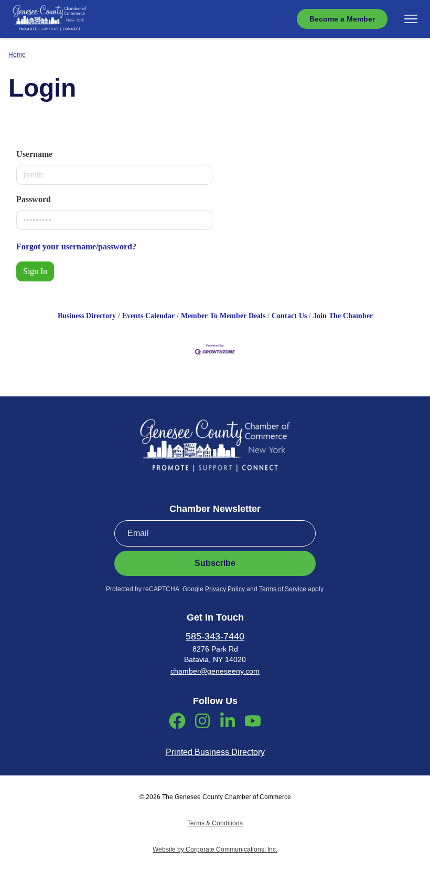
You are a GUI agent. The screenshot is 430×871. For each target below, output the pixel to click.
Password (33, 199)
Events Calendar (148, 316)
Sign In (35, 271)
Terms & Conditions (215, 823)
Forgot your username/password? (76, 246)
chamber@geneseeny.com (215, 671)
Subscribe (215, 563)
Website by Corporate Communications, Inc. (215, 849)
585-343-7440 (215, 636)
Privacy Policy (225, 589)
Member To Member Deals (223, 316)
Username (34, 154)
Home (17, 54)
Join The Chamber (343, 316)
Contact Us (289, 316)
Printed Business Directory (215, 752)
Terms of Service (282, 589)
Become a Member (342, 19)
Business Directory (87, 316)
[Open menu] (410, 19)
